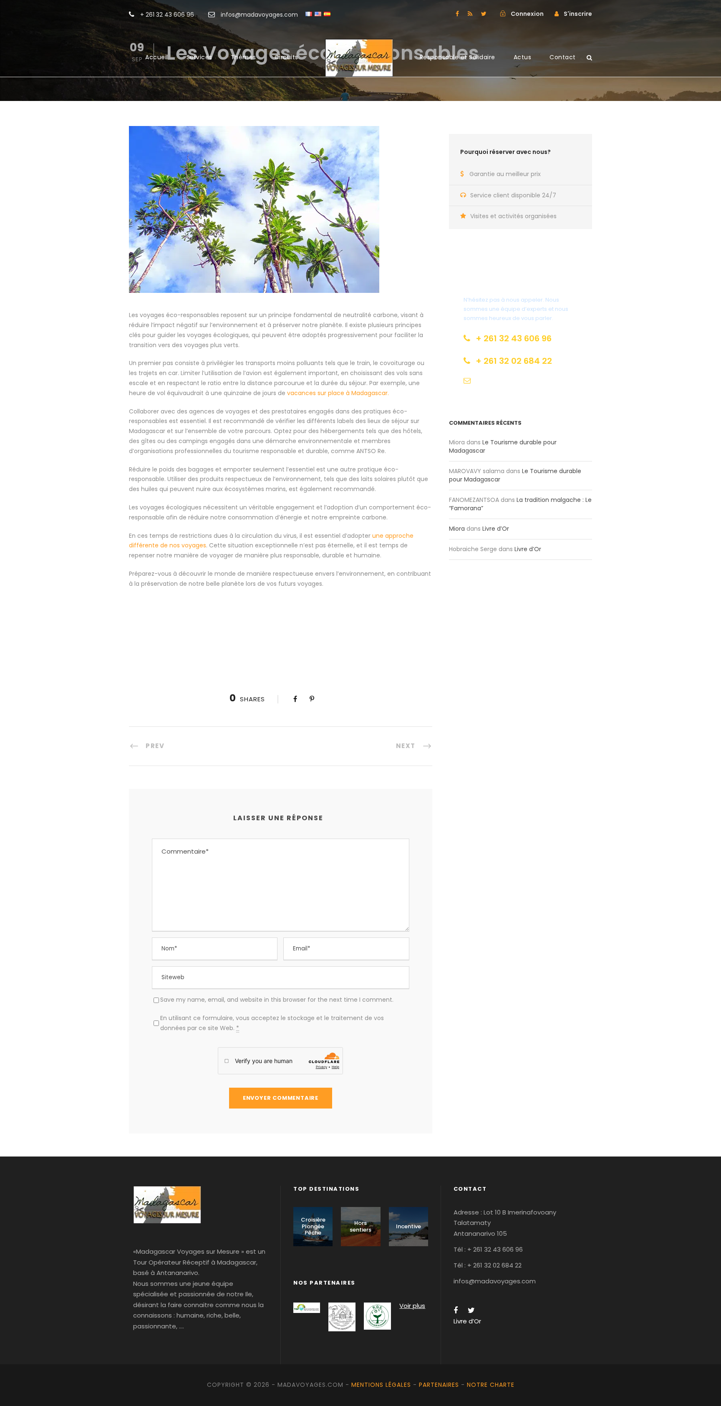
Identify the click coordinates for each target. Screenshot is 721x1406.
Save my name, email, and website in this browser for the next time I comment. (276, 999)
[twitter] (484, 14)
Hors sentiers (360, 1226)
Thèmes (243, 57)
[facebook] (457, 14)
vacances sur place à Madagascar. (338, 393)
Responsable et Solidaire (457, 57)
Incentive (408, 1226)
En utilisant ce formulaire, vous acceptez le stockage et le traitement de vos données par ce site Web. (272, 1023)
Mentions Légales (381, 1385)
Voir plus (412, 1305)
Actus (523, 57)
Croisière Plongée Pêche (313, 1226)
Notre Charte (490, 1385)
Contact (563, 57)
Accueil (156, 57)
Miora (457, 528)
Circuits (286, 57)
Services (199, 57)
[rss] (470, 14)
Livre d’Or (495, 528)
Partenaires (439, 1385)
